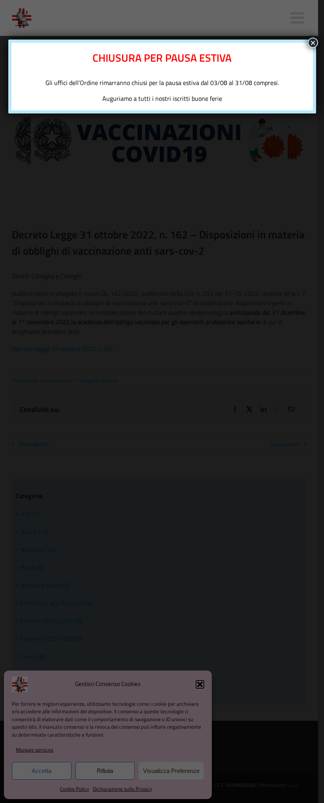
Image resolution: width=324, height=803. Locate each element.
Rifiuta (105, 770)
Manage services (34, 750)
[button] (200, 684)
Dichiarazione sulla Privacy (122, 789)
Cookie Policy (74, 789)
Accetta (41, 770)
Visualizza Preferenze (171, 770)
